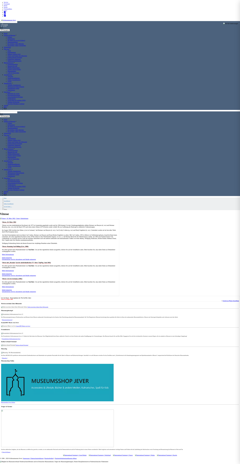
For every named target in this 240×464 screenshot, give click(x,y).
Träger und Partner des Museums (17, 56)
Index (5, 11)
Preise (5, 5)
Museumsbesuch (9, 63)
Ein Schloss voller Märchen (16, 44)
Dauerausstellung (13, 42)
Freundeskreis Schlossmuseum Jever (11, 339)
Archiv (10, 81)
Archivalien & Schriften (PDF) (17, 100)
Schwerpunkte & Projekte (15, 97)
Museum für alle (12, 66)
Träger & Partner (6, 452)
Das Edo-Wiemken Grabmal (16, 104)
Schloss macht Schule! (14, 69)
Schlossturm (11, 39)
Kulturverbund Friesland (15, 57)
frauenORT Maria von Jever (23, 326)
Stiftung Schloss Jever (14, 54)
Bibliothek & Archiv (14, 93)
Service (6, 2)
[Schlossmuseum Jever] (4, 26)
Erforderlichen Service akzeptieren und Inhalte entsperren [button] (19, 259)
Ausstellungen (8, 75)
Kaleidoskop (11, 90)
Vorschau (10, 76)
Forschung (7, 92)
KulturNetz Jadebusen (14, 59)
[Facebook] (5, 12)
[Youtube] (5, 16)
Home (5, 33)
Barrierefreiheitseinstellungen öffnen (66, 458)
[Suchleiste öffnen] (1, 28)
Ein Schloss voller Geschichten (17, 45)
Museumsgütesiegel (7, 320)
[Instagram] (5, 14)
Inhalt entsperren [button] (7, 258)
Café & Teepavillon (13, 73)
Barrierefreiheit (49, 458)
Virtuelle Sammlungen (14, 85)
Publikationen (12, 99)
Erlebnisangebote (13, 64)
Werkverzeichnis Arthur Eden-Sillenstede (37, 307)
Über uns (6, 49)
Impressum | (27, 458)
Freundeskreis (12, 52)
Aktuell (6, 105)
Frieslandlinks (8, 9)
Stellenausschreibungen (14, 61)
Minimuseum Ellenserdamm (16, 87)
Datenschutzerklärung (37, 458)
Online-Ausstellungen (14, 80)
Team (9, 51)
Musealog (4, 358)
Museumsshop (12, 71)
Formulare (7, 4)
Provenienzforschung (14, 95)
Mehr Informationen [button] (8, 254)
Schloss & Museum (9, 35)
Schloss (10, 37)
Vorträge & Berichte (13, 102)
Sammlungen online (13, 88)
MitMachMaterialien (14, 68)
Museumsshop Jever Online (8, 402)
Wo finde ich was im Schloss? (16, 40)
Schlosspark (7, 47)
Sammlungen (8, 83)
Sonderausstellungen (14, 78)
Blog (5, 107)
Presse (6, 7)
